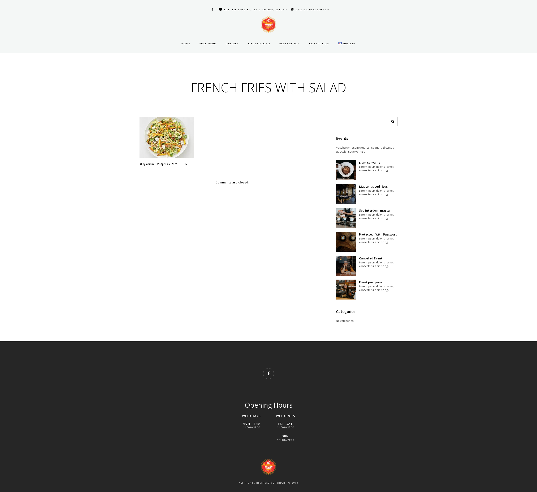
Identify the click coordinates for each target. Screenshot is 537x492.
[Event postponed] (346, 290)
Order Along (259, 43)
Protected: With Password (378, 234)
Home (185, 43)
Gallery (232, 43)
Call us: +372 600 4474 (313, 9)
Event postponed (372, 282)
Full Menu (207, 43)
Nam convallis (369, 163)
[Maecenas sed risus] (346, 194)
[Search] (391, 120)
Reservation (289, 43)
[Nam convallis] (346, 170)
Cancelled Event (371, 258)
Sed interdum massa (374, 210)
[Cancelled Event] (346, 266)
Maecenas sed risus (373, 186)
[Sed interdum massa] (346, 218)
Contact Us (319, 43)
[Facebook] (211, 9)
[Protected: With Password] (346, 242)
